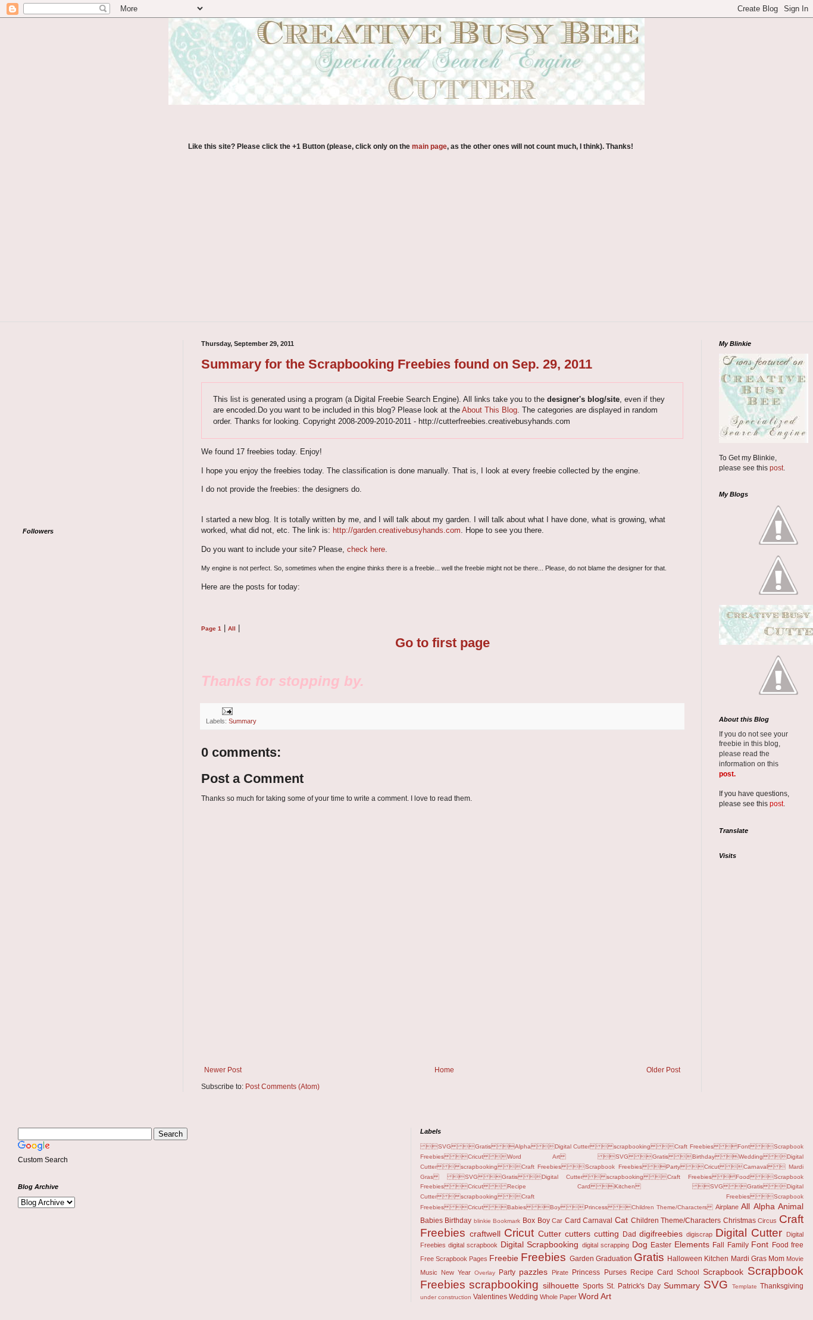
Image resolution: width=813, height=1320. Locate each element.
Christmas (739, 1220)
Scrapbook (723, 1272)
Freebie (503, 1258)
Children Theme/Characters (676, 1220)
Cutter (549, 1233)
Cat (621, 1220)
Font (759, 1244)
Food (780, 1245)
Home (444, 1070)
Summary (243, 721)
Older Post (663, 1070)
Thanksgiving (781, 1286)
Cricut (519, 1233)
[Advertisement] (410, 244)
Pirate (560, 1272)
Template (744, 1286)
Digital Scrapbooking (540, 1244)
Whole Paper (558, 1296)
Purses (615, 1272)
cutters (577, 1233)
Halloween (684, 1259)
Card (573, 1220)
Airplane (727, 1206)
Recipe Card (651, 1272)
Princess (586, 1272)
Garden (582, 1259)
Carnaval (597, 1220)
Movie (794, 1258)
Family (738, 1245)
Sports (593, 1286)
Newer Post (223, 1070)
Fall (718, 1245)
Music (428, 1272)
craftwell (485, 1233)
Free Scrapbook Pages (453, 1258)
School (688, 1272)
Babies (431, 1220)
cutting (606, 1233)
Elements (691, 1244)
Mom (776, 1259)
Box (529, 1220)
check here (366, 549)
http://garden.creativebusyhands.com (397, 530)
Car (557, 1220)
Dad (629, 1234)
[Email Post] (226, 710)
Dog (640, 1244)
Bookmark (506, 1221)
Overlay (484, 1272)
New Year (456, 1272)
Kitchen (716, 1259)
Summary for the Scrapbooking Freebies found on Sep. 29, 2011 (396, 364)
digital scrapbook (473, 1245)
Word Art (595, 1296)
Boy (543, 1220)
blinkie (482, 1221)
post (776, 468)
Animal (790, 1206)
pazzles (533, 1272)
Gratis (649, 1257)
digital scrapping (605, 1245)
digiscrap (699, 1234)
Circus (767, 1220)
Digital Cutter (748, 1233)
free (797, 1245)
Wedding (523, 1297)
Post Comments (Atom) (282, 1086)
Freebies (543, 1257)
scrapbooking (504, 1284)
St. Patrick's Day (633, 1286)
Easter (661, 1245)
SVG (715, 1284)
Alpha (764, 1206)
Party (507, 1272)
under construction (445, 1297)
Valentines (490, 1297)
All (745, 1206)
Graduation (614, 1259)
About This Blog (489, 409)
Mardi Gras (749, 1259)
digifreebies (661, 1233)
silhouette (561, 1285)
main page (429, 146)
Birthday (458, 1220)
